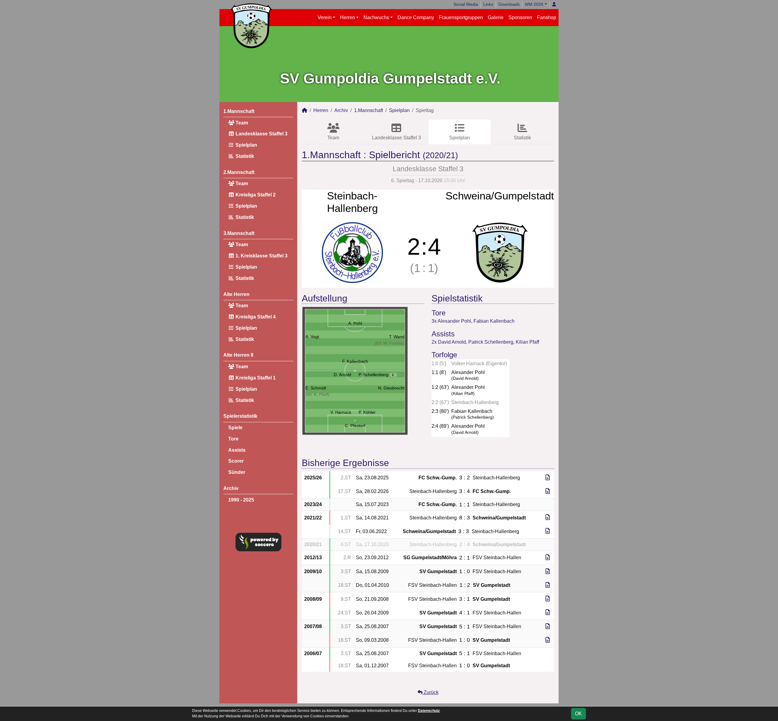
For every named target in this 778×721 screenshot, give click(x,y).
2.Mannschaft (238, 172)
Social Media (465, 4)
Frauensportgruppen (461, 17)
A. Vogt (312, 336)
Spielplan (245, 145)
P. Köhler (367, 412)
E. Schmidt (315, 388)
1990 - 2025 (241, 499)
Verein (325, 17)
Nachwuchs (376, 17)
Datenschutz (429, 711)
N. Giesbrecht (391, 388)
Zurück (430, 692)
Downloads (509, 4)
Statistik (244, 156)
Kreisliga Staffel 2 (255, 194)
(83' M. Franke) (389, 343)
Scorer (236, 461)
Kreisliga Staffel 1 (255, 377)
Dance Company (416, 17)
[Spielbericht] (548, 477)
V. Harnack (340, 412)
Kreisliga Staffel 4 (255, 316)
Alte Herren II (238, 355)
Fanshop (546, 17)
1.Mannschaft (238, 111)
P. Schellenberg (376, 374)
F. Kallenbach (355, 361)
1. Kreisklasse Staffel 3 (260, 255)
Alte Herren (236, 294)
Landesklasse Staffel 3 (260, 133)
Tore (233, 438)
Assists (237, 450)
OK (578, 713)
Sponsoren (520, 17)
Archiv (231, 488)
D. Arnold (342, 374)
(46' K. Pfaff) (317, 394)
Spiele (235, 427)
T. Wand (396, 336)
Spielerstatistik (240, 416)
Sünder (236, 472)
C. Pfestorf (355, 425)
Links (488, 4)
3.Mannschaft (238, 233)
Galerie (496, 17)
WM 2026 (534, 4)
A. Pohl (355, 323)
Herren (347, 17)
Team (241, 122)
